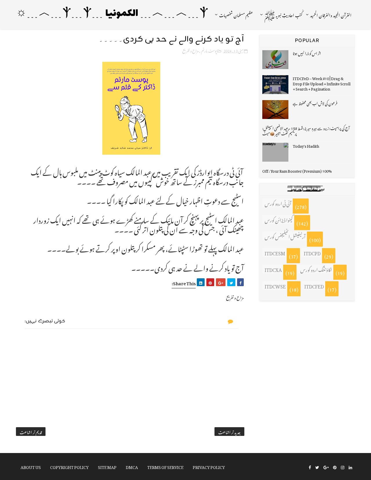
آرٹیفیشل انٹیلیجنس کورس (285, 236)
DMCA (132, 466)
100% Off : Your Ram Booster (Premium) (297, 170)
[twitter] (317, 466)
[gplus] (326, 466)
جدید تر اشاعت (229, 431)
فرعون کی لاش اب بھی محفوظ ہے (315, 102)
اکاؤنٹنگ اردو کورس (316, 269)
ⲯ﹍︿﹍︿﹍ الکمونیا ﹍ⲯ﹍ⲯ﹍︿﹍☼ (112, 14)
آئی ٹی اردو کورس (278, 203)
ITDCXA (273, 269)
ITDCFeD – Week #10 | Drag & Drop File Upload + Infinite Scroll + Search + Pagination (321, 83)
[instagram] (342, 466)
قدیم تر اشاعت (31, 431)
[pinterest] (335, 466)
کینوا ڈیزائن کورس (279, 219)
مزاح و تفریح (190, 50)
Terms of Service (165, 466)
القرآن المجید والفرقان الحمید (331, 14)
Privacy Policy (209, 466)
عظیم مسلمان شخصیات (236, 14)
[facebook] (309, 466)
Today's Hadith (306, 145)
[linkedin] (350, 466)
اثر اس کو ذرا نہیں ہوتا (307, 52)
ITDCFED (314, 285)
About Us (31, 466)
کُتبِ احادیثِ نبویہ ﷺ (283, 14)
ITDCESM (275, 252)
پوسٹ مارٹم (209, 50)
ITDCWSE (275, 285)
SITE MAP (107, 466)
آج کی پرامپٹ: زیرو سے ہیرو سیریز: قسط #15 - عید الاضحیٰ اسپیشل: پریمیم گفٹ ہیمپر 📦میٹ (306, 130)
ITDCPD (312, 252)
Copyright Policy (69, 466)
